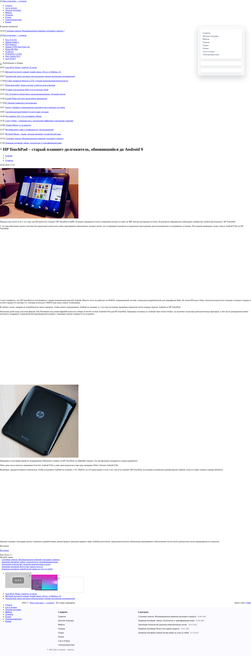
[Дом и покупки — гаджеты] (13, 1)
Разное (8, 22)
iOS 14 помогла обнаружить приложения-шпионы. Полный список (35, 94)
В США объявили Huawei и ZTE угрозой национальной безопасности (36, 81)
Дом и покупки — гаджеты (42, 603)
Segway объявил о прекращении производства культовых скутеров (35, 107)
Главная (8, 156)
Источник (4, 550)
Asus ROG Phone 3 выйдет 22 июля (21, 67)
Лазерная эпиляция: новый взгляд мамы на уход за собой (27, 569)
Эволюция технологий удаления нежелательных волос (26, 564)
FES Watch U (11, 44)
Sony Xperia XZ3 (12, 56)
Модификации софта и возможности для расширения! (29, 130)
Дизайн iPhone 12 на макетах (18, 125)
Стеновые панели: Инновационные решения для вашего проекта (34, 31)
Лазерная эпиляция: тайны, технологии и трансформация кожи (33, 143)
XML (248, 603)
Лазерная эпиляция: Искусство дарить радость (22, 566)
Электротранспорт (13, 20)
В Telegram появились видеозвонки (21, 103)
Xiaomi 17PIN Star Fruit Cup (17, 47)
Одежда (8, 5)
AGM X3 (9, 51)
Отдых (8, 17)
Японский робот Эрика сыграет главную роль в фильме (30, 85)
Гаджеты (9, 15)
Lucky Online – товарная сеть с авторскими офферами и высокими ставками (39, 121)
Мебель (8, 12)
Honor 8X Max (11, 49)
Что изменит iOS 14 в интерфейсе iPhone (23, 116)
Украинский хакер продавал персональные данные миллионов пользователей (40, 76)
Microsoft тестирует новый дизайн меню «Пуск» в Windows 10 (33, 72)
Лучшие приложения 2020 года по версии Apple (26, 90)
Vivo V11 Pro (11, 40)
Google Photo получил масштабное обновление (26, 98)
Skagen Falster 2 (12, 42)
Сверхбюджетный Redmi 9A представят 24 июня (27, 112)
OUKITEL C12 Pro (13, 54)
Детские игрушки (13, 10)
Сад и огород (11, 8)
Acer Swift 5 (10, 58)
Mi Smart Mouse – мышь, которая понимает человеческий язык (33, 134)
